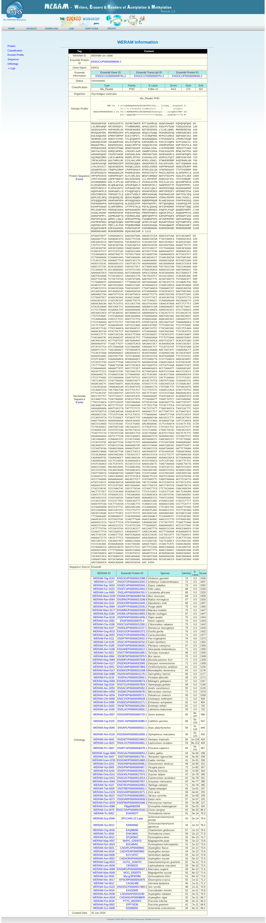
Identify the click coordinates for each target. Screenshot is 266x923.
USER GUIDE (91, 28)
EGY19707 (132, 855)
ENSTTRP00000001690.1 (132, 652)
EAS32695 (132, 890)
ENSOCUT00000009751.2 (149, 76)
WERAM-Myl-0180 (104, 613)
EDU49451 (132, 844)
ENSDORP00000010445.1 (132, 603)
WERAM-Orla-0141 (104, 774)
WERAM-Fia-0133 (103, 677)
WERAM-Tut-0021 (103, 652)
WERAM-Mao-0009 (104, 872)
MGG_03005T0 (132, 872)
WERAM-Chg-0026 (104, 830)
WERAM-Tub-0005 (104, 788)
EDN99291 (132, 908)
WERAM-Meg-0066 (104, 681)
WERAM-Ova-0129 (104, 792)
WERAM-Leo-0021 (104, 743)
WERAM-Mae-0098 (104, 869)
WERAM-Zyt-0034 (103, 876)
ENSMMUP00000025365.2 (132, 610)
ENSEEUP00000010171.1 (132, 702)
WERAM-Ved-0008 (104, 855)
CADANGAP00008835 (132, 897)
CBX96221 (132, 865)
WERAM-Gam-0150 (103, 760)
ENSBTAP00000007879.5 (132, 656)
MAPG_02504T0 (132, 840)
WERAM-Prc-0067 (103, 748)
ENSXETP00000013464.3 (132, 739)
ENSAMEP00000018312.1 (132, 649)
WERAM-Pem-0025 (104, 802)
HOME (11, 28)
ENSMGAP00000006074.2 (132, 681)
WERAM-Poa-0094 (104, 606)
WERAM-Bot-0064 (103, 656)
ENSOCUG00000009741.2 (110, 76)
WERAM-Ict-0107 (104, 581)
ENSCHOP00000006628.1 (132, 698)
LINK (71, 28)
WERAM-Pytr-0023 (104, 844)
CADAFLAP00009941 (132, 847)
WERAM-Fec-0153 (104, 589)
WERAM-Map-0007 (104, 840)
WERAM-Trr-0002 (104, 813)
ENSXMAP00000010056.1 (132, 734)
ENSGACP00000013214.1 (132, 778)
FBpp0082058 (132, 806)
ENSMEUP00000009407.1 (132, 869)
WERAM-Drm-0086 (104, 806)
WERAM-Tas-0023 (103, 795)
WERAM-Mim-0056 (104, 691)
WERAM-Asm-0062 (104, 781)
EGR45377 (132, 813)
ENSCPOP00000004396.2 (132, 635)
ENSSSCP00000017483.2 (132, 886)
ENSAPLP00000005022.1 (132, 727)
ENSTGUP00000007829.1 (132, 684)
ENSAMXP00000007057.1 (132, 781)
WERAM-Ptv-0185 (103, 645)
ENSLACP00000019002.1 (132, 709)
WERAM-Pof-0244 (103, 770)
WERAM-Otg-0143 (104, 578)
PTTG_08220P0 (132, 901)
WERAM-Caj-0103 (103, 721)
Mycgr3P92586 (132, 876)
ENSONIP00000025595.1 (132, 763)
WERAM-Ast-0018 (103, 851)
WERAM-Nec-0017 (104, 879)
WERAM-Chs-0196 (104, 624)
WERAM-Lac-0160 (104, 709)
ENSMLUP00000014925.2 (132, 613)
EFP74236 (132, 904)
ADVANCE (31, 28)
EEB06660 (132, 825)
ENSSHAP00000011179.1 (132, 674)
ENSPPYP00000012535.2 (132, 606)
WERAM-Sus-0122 (104, 886)
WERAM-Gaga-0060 (103, 753)
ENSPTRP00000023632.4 (132, 638)
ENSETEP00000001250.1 (132, 705)
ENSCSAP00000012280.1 (132, 624)
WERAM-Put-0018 (103, 901)
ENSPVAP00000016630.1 (132, 645)
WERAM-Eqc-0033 (104, 585)
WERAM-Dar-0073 (104, 799)
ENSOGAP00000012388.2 (132, 578)
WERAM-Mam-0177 (103, 610)
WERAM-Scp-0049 (104, 818)
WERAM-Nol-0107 (103, 627)
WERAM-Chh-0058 (104, 698)
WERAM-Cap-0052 (104, 635)
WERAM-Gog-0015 (104, 631)
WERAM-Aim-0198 (104, 649)
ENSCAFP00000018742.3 (132, 642)
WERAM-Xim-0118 (104, 734)
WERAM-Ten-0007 (103, 756)
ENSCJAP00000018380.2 (132, 721)
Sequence (13, 59)
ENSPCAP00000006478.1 (132, 748)
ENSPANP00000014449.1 (132, 617)
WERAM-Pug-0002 (104, 904)
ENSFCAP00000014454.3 (132, 589)
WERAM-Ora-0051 (104, 666)
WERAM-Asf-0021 (103, 847)
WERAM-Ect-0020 (103, 705)
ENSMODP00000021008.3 (132, 670)
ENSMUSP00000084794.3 (132, 596)
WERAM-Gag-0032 (104, 862)
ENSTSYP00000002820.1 (132, 795)
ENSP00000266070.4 (132, 620)
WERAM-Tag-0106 (103, 684)
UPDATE (111, 28)
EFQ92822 (132, 837)
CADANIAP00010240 (132, 894)
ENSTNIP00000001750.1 (132, 756)
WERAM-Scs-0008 (104, 908)
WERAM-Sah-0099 (104, 674)
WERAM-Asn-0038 (104, 894)
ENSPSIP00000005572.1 (132, 695)
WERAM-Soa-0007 (104, 714)
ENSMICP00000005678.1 (132, 691)
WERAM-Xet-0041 (103, 739)
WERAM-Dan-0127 (104, 663)
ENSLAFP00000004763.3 (132, 592)
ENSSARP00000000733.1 (132, 714)
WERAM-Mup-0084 (104, 659)
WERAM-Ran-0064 (104, 599)
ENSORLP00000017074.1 (132, 774)
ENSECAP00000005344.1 (132, 585)
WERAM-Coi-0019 (103, 890)
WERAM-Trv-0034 (103, 833)
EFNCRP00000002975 (132, 879)
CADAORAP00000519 (132, 858)
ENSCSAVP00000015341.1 (132, 809)
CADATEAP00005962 (132, 851)
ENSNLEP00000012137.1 (132, 627)
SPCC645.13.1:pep (132, 818)
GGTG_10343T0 (132, 862)
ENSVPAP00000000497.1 (132, 767)
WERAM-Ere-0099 (103, 702)
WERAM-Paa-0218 (104, 617)
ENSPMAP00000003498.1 (132, 802)
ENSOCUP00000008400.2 (106, 61)
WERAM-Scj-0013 (103, 825)
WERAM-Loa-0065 (104, 592)
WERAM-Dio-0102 (103, 603)
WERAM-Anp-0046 (104, 727)
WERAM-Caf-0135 (103, 642)
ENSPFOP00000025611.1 (132, 770)
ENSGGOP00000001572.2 (132, 631)
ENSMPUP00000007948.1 (132, 659)
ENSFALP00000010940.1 (132, 677)
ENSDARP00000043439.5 (132, 799)
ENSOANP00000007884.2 (132, 666)
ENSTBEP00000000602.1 (132, 788)
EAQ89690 (132, 830)
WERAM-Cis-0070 (103, 809)
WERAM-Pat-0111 (103, 638)
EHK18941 (132, 833)
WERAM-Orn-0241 (104, 763)
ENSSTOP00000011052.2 (132, 581)
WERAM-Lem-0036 (104, 865)
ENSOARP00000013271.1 (132, 792)
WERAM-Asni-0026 (104, 897)
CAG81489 (132, 883)
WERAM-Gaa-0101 (104, 778)
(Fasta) (79, 179)
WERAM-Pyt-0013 (103, 837)
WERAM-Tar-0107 (103, 785)
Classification (15, 50)
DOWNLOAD (51, 28)
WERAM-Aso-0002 (104, 858)
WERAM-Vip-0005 (103, 767)
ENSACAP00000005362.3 (132, 688)
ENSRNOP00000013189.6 (132, 599)
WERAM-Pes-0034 (104, 695)
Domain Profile (16, 55)
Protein (11, 46)
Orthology (13, 64)
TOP (12, 68)
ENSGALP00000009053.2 (132, 753)
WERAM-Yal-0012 (103, 883)
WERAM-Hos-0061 (104, 620)
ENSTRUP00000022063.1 (132, 785)
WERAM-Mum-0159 (103, 596)
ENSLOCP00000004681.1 (132, 743)
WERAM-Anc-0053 (104, 688)
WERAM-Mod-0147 (104, 670)
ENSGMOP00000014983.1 (132, 760)
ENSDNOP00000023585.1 (132, 663)
